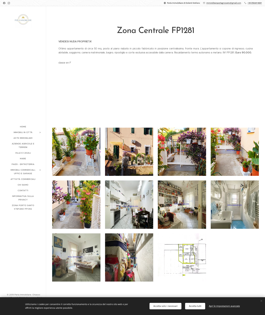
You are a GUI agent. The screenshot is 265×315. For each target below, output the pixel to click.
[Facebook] (4, 3)
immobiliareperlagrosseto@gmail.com (223, 3)
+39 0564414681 (255, 3)
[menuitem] (23, 126)
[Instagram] (9, 3)
